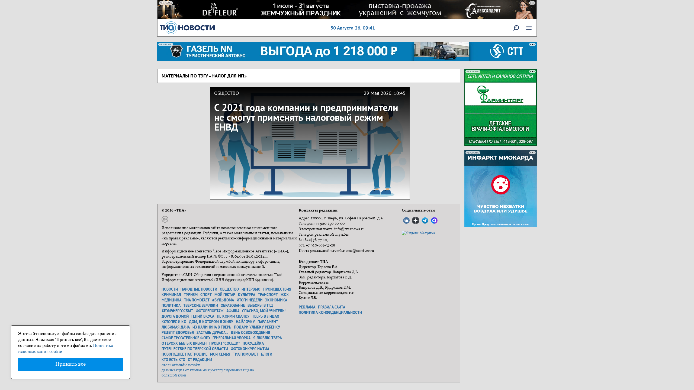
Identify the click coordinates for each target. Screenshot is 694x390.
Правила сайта (331, 307)
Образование (233, 305)
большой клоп (174, 375)
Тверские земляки (200, 305)
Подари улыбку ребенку (257, 327)
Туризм (191, 294)
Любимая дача (176, 327)
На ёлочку (245, 321)
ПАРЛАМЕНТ (268, 321)
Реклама (307, 307)
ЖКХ (285, 294)
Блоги (266, 354)
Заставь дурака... (212, 332)
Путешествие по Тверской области (195, 348)
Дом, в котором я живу (211, 321)
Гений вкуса (202, 316)
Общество (229, 289)
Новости (170, 289)
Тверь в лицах (265, 316)
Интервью (251, 289)
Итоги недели (249, 300)
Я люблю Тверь (267, 338)
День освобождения (250, 332)
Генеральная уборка (231, 338)
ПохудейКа (253, 343)
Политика (171, 305)
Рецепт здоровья (178, 332)
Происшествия (277, 289)
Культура (246, 294)
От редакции (200, 359)
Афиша (232, 310)
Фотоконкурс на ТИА (250, 348)
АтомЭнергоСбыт (177, 310)
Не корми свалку (233, 316)
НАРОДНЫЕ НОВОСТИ (199, 289)
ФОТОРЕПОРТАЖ (210, 310)
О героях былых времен (184, 343)
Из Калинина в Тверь (211, 327)
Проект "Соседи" (224, 343)
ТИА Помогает (245, 354)
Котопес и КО (174, 321)
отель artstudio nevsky (181, 365)
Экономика (276, 300)
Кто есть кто (173, 359)
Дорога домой (175, 316)
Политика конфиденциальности (330, 312)
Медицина (171, 300)
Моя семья (220, 354)
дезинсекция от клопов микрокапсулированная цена (208, 370)
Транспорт (268, 294)
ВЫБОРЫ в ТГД (260, 305)
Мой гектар (224, 294)
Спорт (206, 294)
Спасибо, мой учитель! (263, 310)
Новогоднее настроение (184, 354)
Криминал (171, 294)
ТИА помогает (197, 300)
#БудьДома (223, 300)
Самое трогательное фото (186, 338)
